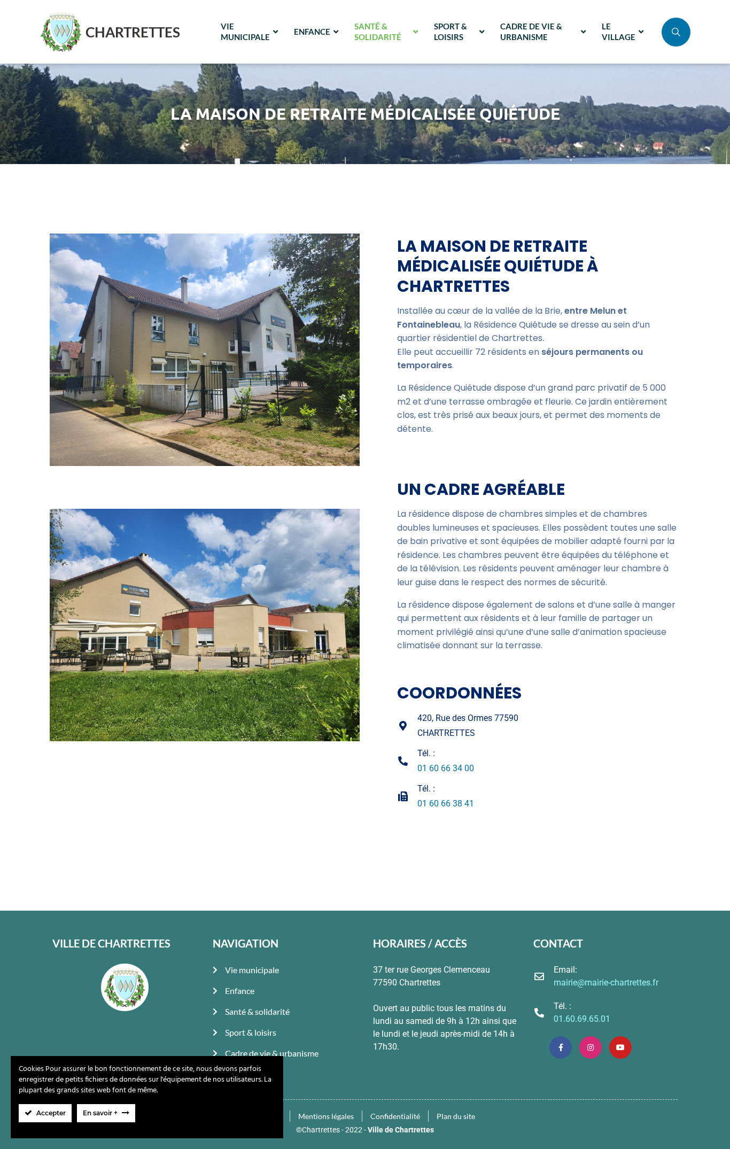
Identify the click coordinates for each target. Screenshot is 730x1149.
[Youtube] (620, 1047)
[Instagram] (590, 1047)
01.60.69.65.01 (582, 1019)
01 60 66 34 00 (445, 768)
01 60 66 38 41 (445, 803)
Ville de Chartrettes (401, 1129)
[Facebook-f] (560, 1047)
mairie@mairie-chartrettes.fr (606, 982)
